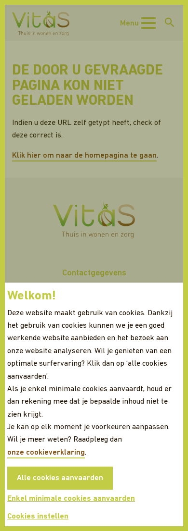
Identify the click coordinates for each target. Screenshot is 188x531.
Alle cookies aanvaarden (60, 478)
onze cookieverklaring (46, 453)
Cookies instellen (37, 516)
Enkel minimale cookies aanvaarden (71, 499)
